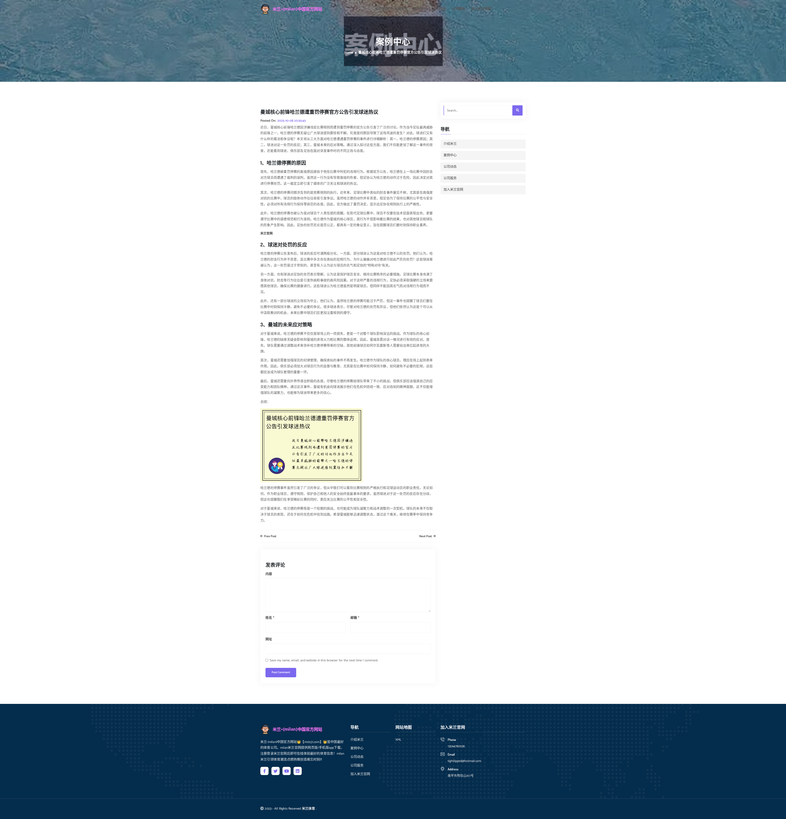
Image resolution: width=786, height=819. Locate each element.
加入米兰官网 (481, 9)
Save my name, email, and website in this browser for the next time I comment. (324, 660)
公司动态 (439, 9)
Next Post (426, 536)
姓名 (269, 618)
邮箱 (354, 618)
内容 (268, 574)
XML (398, 739)
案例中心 (420, 9)
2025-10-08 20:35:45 (291, 120)
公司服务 (458, 9)
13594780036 (456, 746)
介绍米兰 (401, 9)
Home (348, 52)
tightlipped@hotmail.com (464, 761)
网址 (268, 639)
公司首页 (381, 9)
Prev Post (269, 536)
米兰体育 (308, 808)
